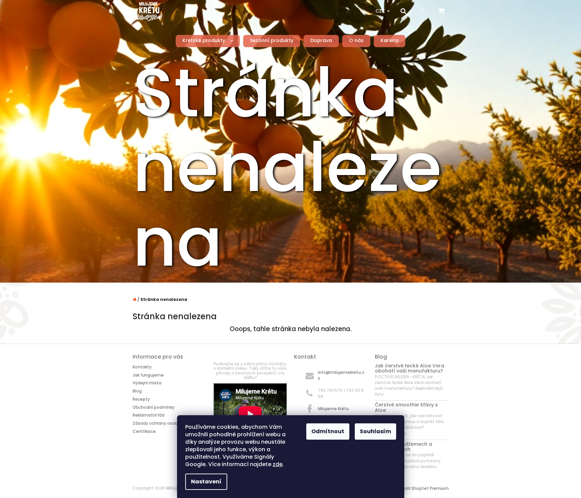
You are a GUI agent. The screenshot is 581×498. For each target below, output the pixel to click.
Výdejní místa (147, 383)
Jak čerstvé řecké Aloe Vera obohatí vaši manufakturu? (409, 368)
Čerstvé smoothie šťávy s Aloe (406, 407)
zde (278, 464)
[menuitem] (207, 40)
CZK (380, 10)
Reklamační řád (148, 415)
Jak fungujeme (148, 375)
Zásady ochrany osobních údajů (166, 423)
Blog (137, 391)
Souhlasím (375, 431)
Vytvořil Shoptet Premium (422, 488)
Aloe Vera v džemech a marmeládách (403, 447)
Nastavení (206, 481)
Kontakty (142, 367)
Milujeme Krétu (333, 408)
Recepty (141, 399)
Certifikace (144, 431)
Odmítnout (327, 431)
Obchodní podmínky (154, 407)
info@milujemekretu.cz (341, 375)
